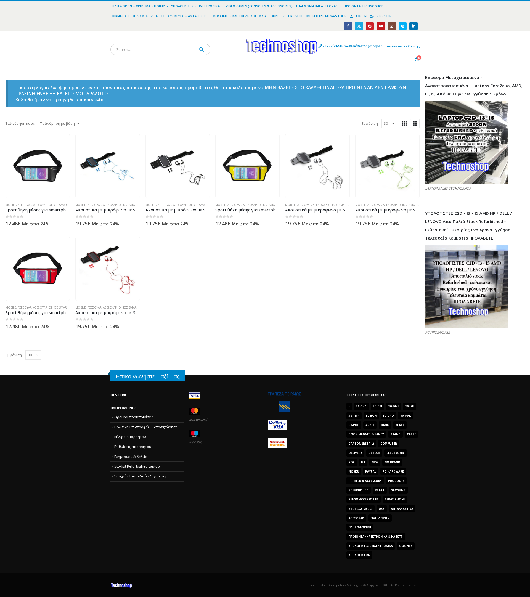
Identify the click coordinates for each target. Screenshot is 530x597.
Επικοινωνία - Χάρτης (402, 46)
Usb (382, 509)
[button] (404, 123)
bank (385, 425)
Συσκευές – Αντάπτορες (189, 16)
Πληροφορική (360, 527)
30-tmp (354, 416)
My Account (269, 16)
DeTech (374, 453)
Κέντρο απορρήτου (130, 436)
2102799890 (322, 46)
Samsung (398, 490)
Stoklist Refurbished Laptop (137, 466)
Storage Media (360, 509)
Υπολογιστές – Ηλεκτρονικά (195, 6)
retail (380, 490)
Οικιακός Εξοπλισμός (130, 16)
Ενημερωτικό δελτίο (130, 456)
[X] (359, 26)
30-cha (361, 406)
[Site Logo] (230, 34)
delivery (355, 453)
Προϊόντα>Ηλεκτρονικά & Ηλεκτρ (376, 536)
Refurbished (293, 16)
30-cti (377, 406)
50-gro (388, 416)
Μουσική (220, 16)
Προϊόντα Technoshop (363, 6)
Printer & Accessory (365, 481)
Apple (160, 16)
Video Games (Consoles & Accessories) (259, 6)
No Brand (392, 462)
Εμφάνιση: (370, 123)
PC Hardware (393, 471)
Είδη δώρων (379, 518)
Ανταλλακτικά (402, 509)
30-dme (393, 406)
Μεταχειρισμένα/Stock (326, 16)
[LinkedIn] (413, 26)
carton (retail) (361, 443)
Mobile (11, 205)
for (352, 462)
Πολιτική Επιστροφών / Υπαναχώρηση (146, 427)
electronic (395, 453)
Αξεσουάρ (24, 205)
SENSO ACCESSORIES (363, 499)
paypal (370, 471)
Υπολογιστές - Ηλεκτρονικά (371, 546)
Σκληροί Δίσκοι (243, 16)
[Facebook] (348, 26)
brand (395, 434)
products (396, 481)
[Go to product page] (38, 166)
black (400, 425)
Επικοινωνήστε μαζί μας (148, 376)
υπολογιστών (359, 555)
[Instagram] (392, 26)
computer (388, 443)
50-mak (405, 416)
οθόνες (405, 546)
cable (411, 434)
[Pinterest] (370, 26)
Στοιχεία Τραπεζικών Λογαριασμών (143, 476)
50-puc (354, 425)
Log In (361, 16)
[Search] (201, 49)
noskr (354, 471)
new (375, 462)
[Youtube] (381, 26)
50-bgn (371, 416)
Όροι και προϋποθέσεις (133, 417)
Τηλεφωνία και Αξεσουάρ (316, 6)
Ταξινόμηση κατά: (20, 123)
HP (363, 462)
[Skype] (403, 26)
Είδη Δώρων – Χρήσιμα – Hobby (138, 6)
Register (384, 16)
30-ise (409, 406)
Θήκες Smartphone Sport (68, 205)
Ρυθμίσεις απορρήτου (132, 446)
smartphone (395, 499)
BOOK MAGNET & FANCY (366, 434)
